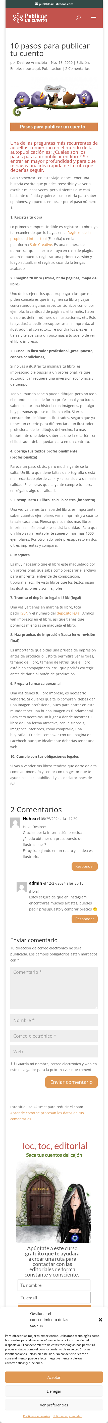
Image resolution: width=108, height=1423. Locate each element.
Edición (83, 62)
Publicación (51, 68)
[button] (100, 1319)
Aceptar (54, 1377)
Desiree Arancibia (32, 62)
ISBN (24, 613)
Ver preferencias (54, 1404)
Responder (84, 866)
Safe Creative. (41, 244)
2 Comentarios (77, 68)
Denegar (54, 1391)
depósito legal (68, 613)
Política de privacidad (67, 1416)
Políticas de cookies (36, 1416)
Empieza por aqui (25, 68)
